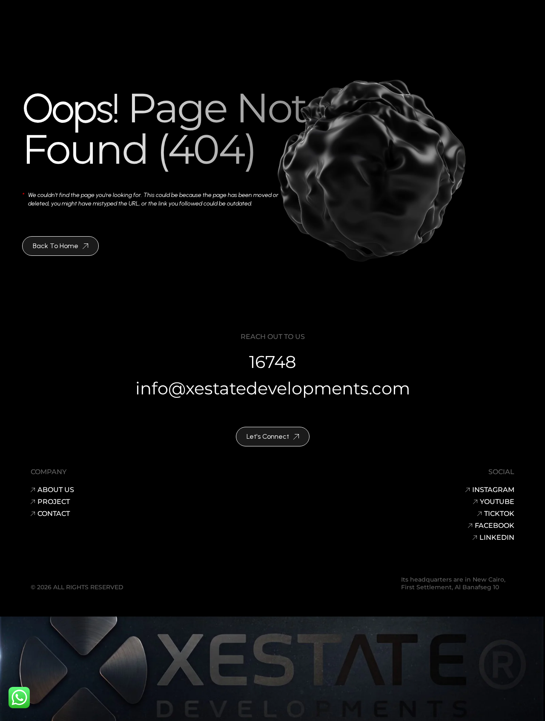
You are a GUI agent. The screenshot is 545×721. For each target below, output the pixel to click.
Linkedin (496, 537)
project (53, 502)
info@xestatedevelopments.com (272, 388)
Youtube (497, 502)
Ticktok (499, 514)
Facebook (494, 526)
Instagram (493, 490)
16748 (272, 361)
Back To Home (55, 246)
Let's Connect (268, 436)
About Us (55, 490)
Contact (53, 514)
